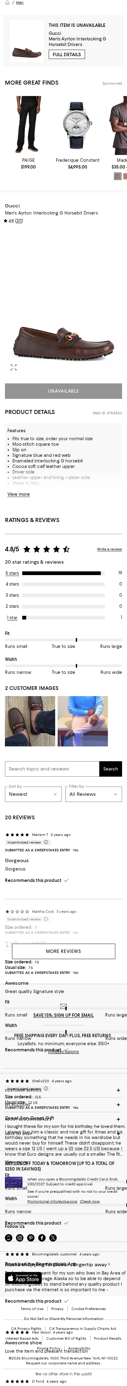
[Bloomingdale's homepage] (7, 2)
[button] (63, 302)
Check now (90, 1201)
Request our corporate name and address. (63, 1363)
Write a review (109, 549)
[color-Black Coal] (118, 176)
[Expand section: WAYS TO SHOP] (63, 1134)
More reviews (63, 951)
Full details (67, 54)
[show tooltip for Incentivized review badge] (44, 842)
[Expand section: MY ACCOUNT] (63, 1105)
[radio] (118, 176)
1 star (12, 617)
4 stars (12, 584)
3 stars (12, 595)
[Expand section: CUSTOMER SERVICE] (63, 1090)
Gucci (55, 33)
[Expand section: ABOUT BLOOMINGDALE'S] (63, 1119)
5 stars (12, 573)
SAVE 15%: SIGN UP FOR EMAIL (63, 1015)
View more (18, 494)
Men (19, 2)
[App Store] (23, 1278)
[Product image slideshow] (63, 302)
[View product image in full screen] (13, 367)
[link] (28, 163)
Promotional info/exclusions (52, 1201)
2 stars (12, 606)
